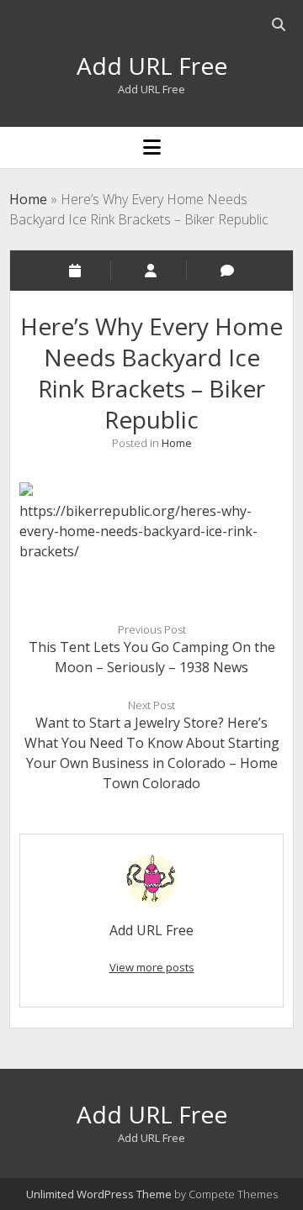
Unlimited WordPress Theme (99, 1194)
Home (28, 199)
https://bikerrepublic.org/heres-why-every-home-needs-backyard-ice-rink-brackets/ (138, 531)
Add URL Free (152, 66)
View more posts (151, 967)
